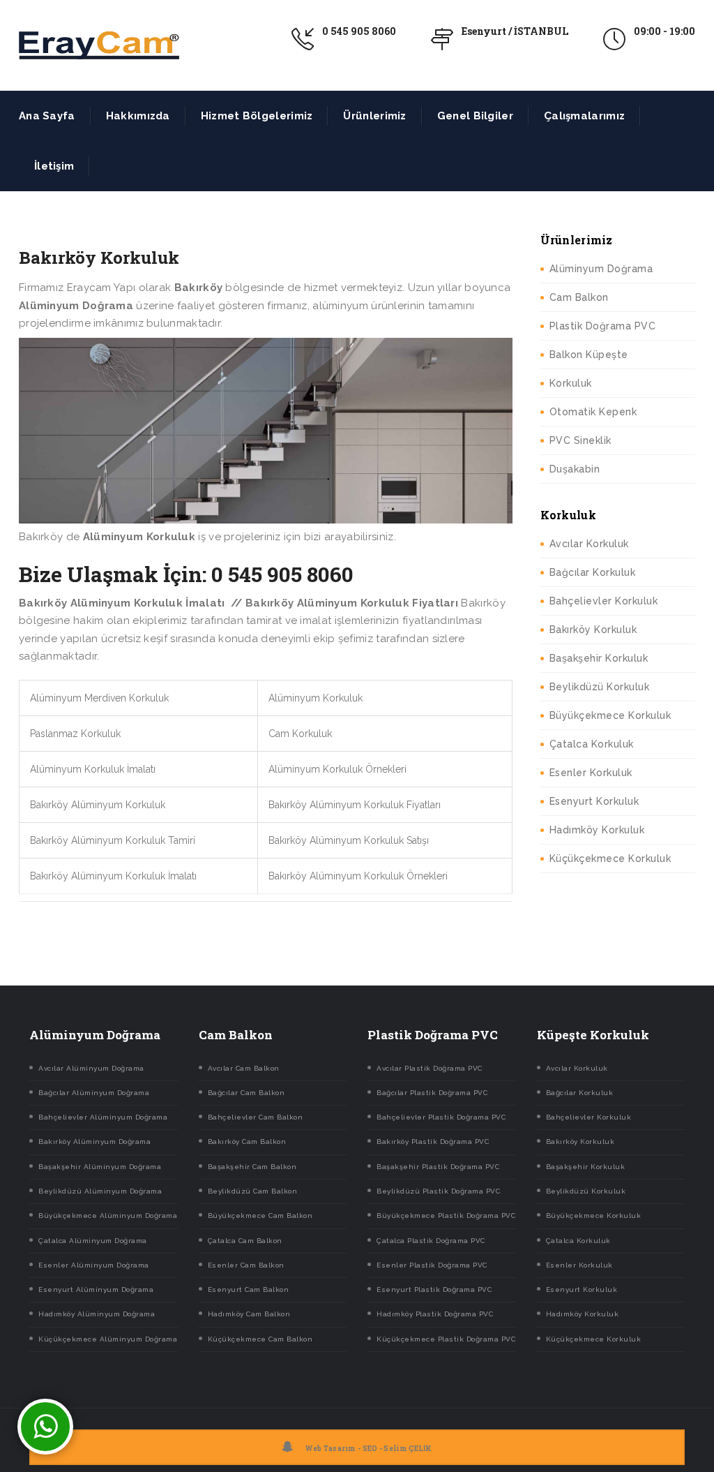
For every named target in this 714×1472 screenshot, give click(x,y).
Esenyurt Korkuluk (594, 801)
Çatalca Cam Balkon (245, 1240)
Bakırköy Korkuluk (593, 629)
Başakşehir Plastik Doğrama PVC (438, 1166)
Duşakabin (574, 469)
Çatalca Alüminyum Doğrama (92, 1240)
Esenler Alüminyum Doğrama (93, 1265)
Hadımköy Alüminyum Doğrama (96, 1314)
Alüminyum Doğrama (601, 268)
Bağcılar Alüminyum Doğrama (93, 1092)
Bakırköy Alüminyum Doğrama (94, 1141)
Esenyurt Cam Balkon (248, 1289)
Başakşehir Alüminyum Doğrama (99, 1166)
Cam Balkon (579, 297)
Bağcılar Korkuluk (592, 572)
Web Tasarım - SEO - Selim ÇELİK (368, 1448)
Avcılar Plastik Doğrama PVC (430, 1068)
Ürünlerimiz (374, 116)
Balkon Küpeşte (588, 354)
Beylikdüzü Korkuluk (599, 686)
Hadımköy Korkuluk (597, 829)
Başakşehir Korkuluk (598, 658)
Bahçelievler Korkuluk (603, 601)
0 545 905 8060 (359, 31)
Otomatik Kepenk (593, 411)
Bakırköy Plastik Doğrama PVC (433, 1141)
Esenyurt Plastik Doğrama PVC (434, 1289)
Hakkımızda (138, 116)
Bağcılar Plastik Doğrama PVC (432, 1092)
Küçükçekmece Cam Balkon (260, 1339)
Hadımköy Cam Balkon (249, 1314)
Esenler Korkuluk (590, 772)
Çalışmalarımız (584, 116)
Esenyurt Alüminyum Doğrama (95, 1289)
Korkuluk (570, 383)
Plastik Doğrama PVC (602, 326)
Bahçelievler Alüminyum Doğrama (102, 1117)
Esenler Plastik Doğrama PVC (432, 1265)
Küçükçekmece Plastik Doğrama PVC (446, 1339)
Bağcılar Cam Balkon (246, 1092)
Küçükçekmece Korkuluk (610, 858)
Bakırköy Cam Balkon (247, 1141)
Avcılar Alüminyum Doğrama (91, 1068)
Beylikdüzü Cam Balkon (253, 1191)
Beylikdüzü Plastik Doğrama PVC (438, 1191)
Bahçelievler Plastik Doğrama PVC (441, 1117)
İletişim (54, 166)
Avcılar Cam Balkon (244, 1068)
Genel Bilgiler (475, 116)
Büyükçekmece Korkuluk (610, 715)
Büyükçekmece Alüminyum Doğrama (107, 1215)
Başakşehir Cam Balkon (252, 1166)
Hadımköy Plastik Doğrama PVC (435, 1314)
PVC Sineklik (580, 440)
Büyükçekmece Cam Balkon (260, 1215)
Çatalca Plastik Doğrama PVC (431, 1240)
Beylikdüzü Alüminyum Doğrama (100, 1191)
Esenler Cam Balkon (246, 1265)
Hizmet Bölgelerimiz (257, 116)
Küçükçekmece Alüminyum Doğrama (107, 1339)
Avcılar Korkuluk (589, 543)
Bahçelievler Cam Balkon (255, 1117)
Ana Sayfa (47, 116)
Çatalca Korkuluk (591, 744)
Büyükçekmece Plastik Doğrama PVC (446, 1215)
